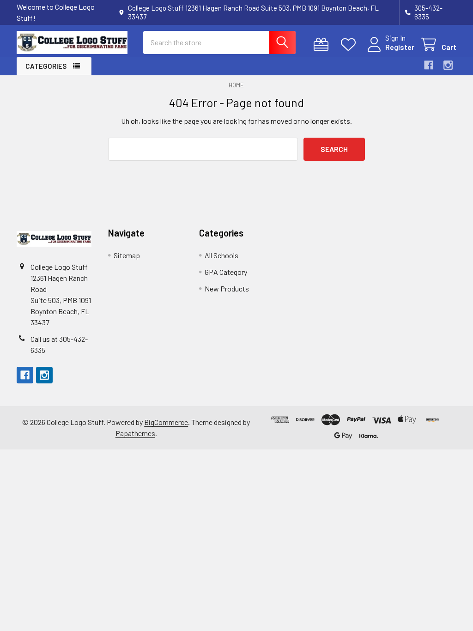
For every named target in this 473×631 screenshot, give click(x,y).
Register (399, 46)
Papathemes (135, 433)
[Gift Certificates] (323, 44)
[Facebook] (428, 65)
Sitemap (127, 255)
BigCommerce (166, 422)
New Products (227, 288)
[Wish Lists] (350, 44)
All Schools (221, 255)
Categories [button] (46, 66)
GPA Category (226, 271)
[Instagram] (448, 65)
